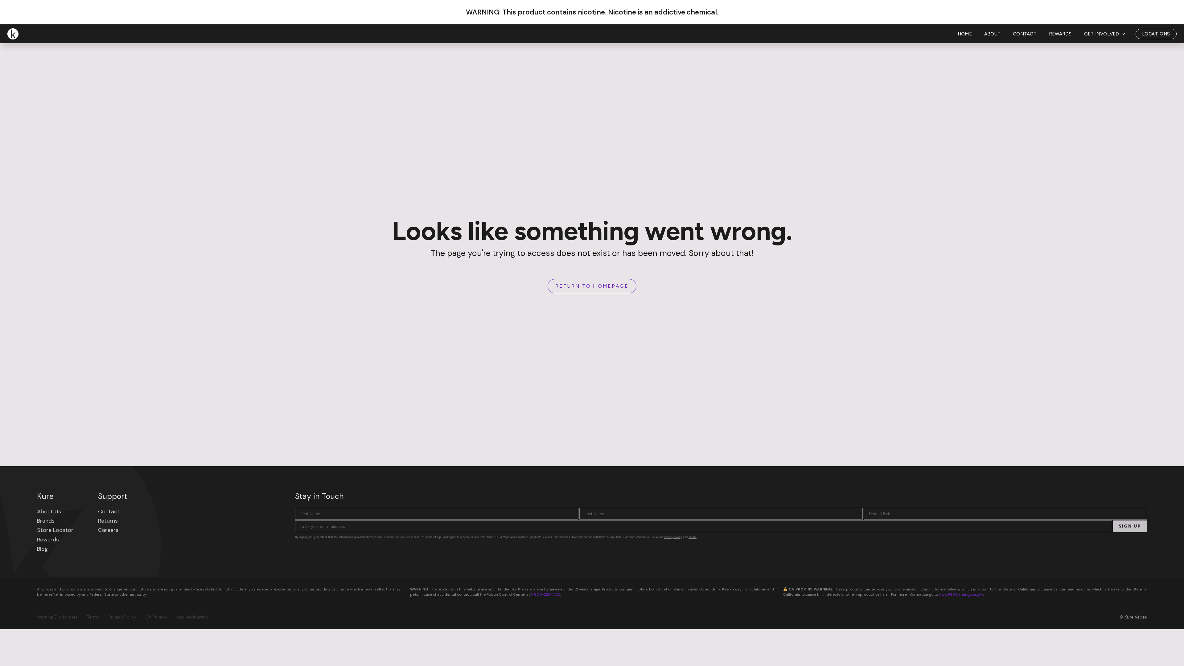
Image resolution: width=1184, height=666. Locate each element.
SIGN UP (1130, 526)
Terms (693, 537)
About (992, 34)
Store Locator (55, 530)
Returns (108, 520)
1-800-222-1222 (545, 594)
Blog (42, 549)
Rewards (1060, 34)
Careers (108, 530)
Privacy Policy (673, 537)
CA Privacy (156, 617)
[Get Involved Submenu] (1125, 34)
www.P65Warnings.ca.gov (961, 594)
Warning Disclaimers (57, 617)
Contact (1025, 34)
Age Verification (192, 617)
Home (965, 34)
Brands (46, 520)
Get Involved (1101, 34)
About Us (49, 511)
